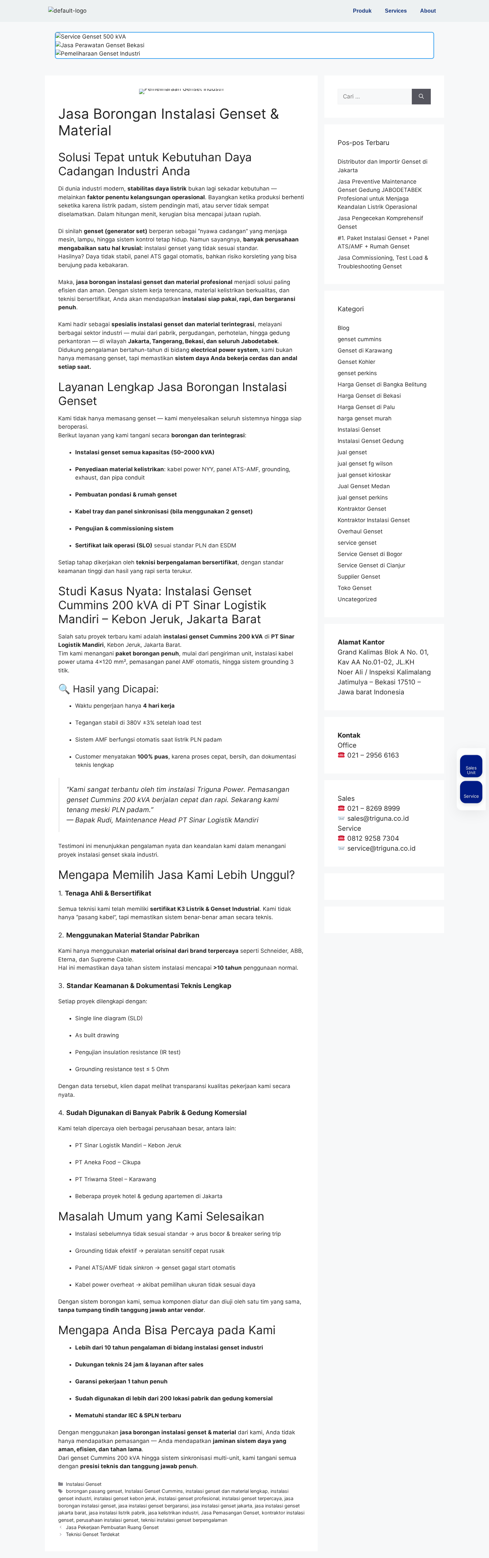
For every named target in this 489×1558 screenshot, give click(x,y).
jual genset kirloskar (364, 475)
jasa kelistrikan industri (173, 1512)
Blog (343, 328)
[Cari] (421, 97)
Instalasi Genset (83, 1484)
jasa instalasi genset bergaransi (153, 1505)
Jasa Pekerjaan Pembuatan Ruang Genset (112, 1527)
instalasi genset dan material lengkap (227, 1491)
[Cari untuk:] (375, 97)
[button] (364, 11)
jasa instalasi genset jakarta (221, 1505)
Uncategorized (357, 599)
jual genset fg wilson (365, 463)
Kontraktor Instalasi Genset (374, 520)
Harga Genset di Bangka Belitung (382, 384)
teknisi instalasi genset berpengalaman (184, 1520)
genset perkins (357, 373)
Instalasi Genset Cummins (154, 1491)
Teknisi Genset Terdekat (92, 1534)
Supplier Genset (359, 576)
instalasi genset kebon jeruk (125, 1498)
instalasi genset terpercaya (252, 1498)
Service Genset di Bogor (370, 554)
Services (396, 11)
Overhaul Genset (360, 531)
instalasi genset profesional (188, 1498)
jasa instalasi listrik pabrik (117, 1512)
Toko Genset (355, 588)
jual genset (352, 452)
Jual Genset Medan (364, 486)
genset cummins (360, 339)
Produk (362, 11)
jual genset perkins (363, 497)
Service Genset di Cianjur (371, 565)
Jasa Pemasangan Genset (230, 1512)
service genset (357, 542)
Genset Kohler (356, 361)
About (428, 11)
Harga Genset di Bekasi (369, 395)
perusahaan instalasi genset (107, 1520)
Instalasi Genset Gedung (371, 441)
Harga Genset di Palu (366, 407)
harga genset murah (365, 418)
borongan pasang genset (94, 1491)
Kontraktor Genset (362, 508)
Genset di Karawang (365, 350)
